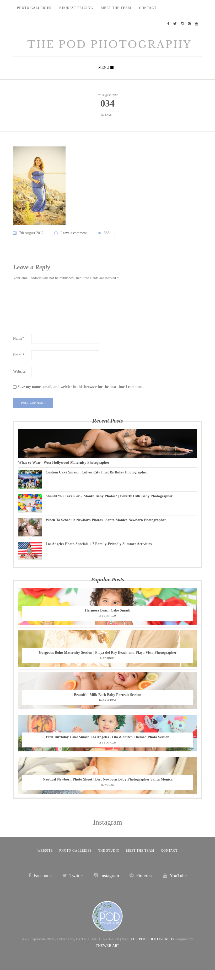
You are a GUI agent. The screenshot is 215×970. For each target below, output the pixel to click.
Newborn (107, 784)
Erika (108, 115)
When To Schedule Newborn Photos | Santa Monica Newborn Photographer (106, 520)
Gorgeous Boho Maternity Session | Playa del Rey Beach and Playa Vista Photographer (107, 653)
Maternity (107, 658)
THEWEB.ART (107, 946)
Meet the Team (140, 850)
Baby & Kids (107, 700)
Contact (148, 8)
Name (18, 338)
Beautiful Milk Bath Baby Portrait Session (107, 695)
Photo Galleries (34, 8)
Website (19, 371)
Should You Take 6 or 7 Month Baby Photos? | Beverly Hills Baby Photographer (109, 496)
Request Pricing (76, 8)
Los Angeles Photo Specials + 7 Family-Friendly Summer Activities (99, 544)
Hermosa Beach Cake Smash (107, 610)
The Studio (109, 850)
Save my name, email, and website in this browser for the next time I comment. (81, 387)
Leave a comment (74, 233)
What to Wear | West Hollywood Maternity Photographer (63, 463)
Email (18, 355)
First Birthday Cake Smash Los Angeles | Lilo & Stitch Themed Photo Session (107, 737)
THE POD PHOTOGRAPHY (153, 939)
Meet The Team (116, 8)
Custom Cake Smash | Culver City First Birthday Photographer (96, 472)
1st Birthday (108, 615)
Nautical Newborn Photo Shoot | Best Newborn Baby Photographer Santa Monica (108, 779)
